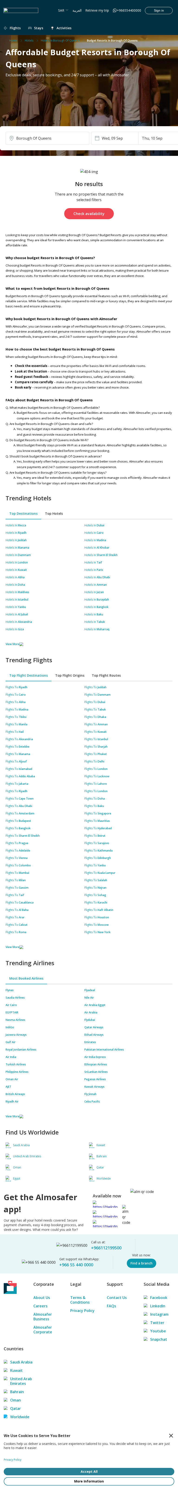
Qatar (15, 1408)
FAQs (111, 1306)
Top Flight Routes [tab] (106, 675)
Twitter (157, 1322)
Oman (15, 1400)
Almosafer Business (42, 1316)
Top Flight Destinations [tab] (28, 675)
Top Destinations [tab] (23, 513)
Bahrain (17, 1391)
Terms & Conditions (80, 1300)
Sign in (159, 10)
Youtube (158, 1331)
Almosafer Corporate (42, 1329)
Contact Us (117, 1297)
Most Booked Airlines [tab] (26, 978)
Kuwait (16, 1370)
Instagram (159, 1314)
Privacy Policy (82, 1310)
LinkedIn (157, 1306)
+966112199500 (106, 1248)
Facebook (158, 1297)
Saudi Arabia (21, 1362)
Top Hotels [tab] (54, 513)
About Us (41, 1297)
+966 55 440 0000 (76, 1264)
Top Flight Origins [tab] (69, 675)
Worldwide (19, 1417)
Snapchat (158, 1339)
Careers (40, 1306)
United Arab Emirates (21, 1381)
